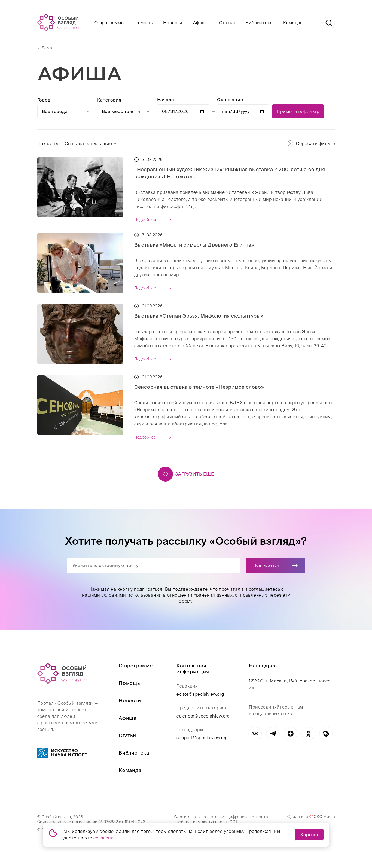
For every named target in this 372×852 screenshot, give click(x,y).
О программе (109, 22)
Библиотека (259, 22)
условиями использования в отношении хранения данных (167, 595)
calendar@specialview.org (203, 715)
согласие (103, 837)
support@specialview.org (202, 737)
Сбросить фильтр (315, 143)
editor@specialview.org (200, 694)
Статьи (227, 22)
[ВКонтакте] (255, 734)
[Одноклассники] (308, 734)
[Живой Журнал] (326, 734)
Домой (48, 48)
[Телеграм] (273, 734)
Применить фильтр (298, 111)
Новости (172, 22)
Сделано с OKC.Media (311, 816)
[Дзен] (290, 734)
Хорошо (309, 834)
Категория (109, 99)
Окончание (230, 99)
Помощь (144, 22)
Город (44, 99)
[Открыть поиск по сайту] (329, 23)
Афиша (201, 22)
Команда (293, 22)
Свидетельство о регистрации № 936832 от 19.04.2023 (91, 822)
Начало (165, 99)
